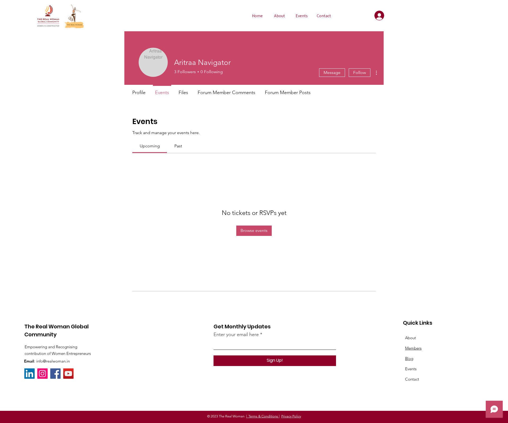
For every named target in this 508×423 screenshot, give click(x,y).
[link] (150, 145)
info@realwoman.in (53, 361)
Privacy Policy (291, 416)
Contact (412, 379)
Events (410, 368)
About (410, 337)
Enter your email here (236, 334)
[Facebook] (55, 373)
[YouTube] (68, 373)
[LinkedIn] (29, 373)
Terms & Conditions (263, 416)
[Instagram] (42, 373)
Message (332, 72)
